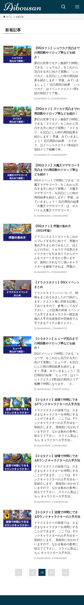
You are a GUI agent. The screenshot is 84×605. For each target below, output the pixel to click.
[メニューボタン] (77, 7)
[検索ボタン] (63, 7)
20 (51, 572)
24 (65, 572)
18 (32, 572)
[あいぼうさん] (22, 7)
